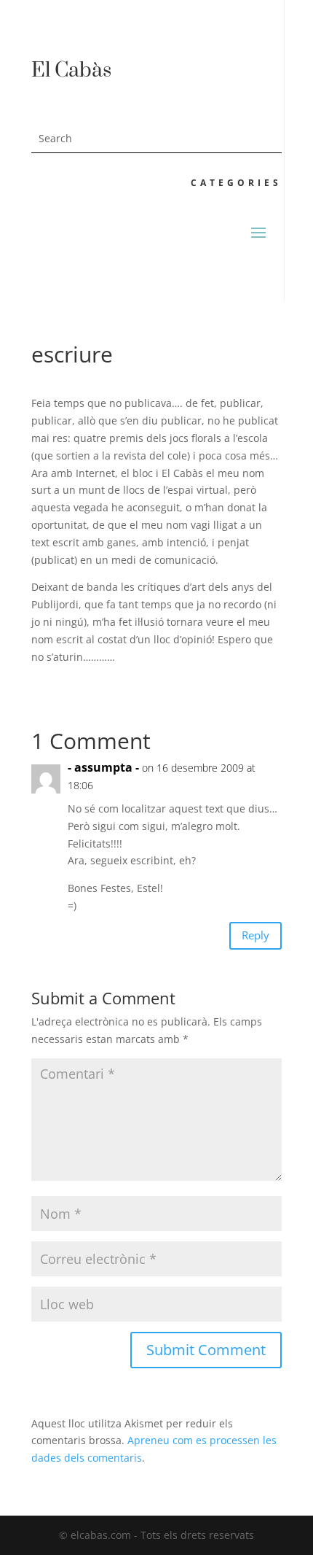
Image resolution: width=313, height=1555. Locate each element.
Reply (255, 935)
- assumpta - (103, 767)
